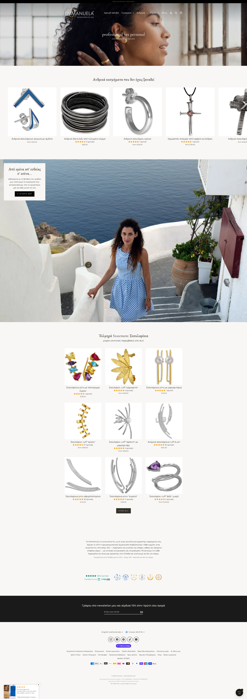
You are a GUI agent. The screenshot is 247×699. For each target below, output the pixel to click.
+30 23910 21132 (114, 683)
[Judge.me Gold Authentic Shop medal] (134, 577)
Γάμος (153, 13)
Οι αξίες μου (175, 651)
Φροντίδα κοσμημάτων (146, 651)
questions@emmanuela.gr (129, 683)
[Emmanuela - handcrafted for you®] (80, 12)
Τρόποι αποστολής (129, 651)
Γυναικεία (127, 13)
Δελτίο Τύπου (75, 655)
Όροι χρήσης (132, 655)
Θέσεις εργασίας (169, 655)
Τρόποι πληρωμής (89, 655)
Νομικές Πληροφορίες (147, 655)
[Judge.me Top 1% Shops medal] (150, 577)
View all (123, 511)
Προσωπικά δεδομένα (117, 655)
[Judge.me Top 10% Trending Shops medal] (159, 577)
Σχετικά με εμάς (163, 651)
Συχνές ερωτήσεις (113, 651)
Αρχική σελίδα (111, 13)
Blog (164, 13)
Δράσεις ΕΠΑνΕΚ (123, 658)
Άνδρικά (141, 13)
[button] (80, 142)
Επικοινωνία (99, 651)
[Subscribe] (141, 612)
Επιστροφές (102, 655)
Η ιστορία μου (24, 194)
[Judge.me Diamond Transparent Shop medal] (117, 577)
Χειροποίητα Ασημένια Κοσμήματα (80, 651)
